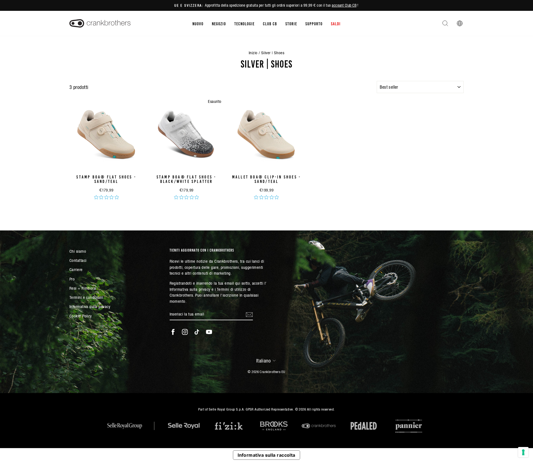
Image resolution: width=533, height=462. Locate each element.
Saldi (336, 23)
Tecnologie (244, 23)
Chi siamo (77, 251)
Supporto (314, 23)
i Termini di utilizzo (230, 289)
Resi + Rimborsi (82, 288)
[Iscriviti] (249, 314)
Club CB (270, 23)
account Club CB (344, 5)
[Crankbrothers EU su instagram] (185, 332)
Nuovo (197, 23)
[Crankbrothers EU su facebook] (173, 332)
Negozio (219, 23)
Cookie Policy (80, 316)
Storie (291, 23)
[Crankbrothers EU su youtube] (209, 332)
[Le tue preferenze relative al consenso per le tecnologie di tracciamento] (523, 452)
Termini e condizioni (86, 297)
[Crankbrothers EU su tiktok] (196, 332)
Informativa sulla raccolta (266, 455)
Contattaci (78, 260)
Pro (72, 279)
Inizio (253, 52)
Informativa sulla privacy (89, 306)
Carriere (76, 269)
